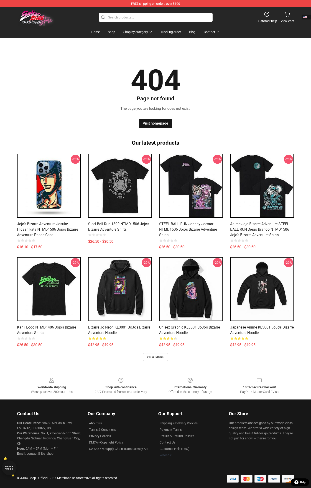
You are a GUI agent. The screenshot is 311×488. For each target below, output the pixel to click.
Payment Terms (171, 429)
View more (155, 357)
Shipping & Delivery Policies (179, 423)
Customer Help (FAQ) (174, 449)
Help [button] (303, 482)
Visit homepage (155, 123)
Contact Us (167, 442)
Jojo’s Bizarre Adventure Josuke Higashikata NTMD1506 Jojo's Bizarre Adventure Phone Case (47, 229)
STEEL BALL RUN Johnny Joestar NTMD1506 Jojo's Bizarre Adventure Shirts (188, 229)
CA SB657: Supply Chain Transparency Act (118, 449)
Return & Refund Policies (177, 436)
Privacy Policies (100, 436)
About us (95, 423)
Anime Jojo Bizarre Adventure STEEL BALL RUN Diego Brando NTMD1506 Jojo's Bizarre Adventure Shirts (259, 229)
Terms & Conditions (102, 429)
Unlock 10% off (9, 467)
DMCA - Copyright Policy (106, 442)
